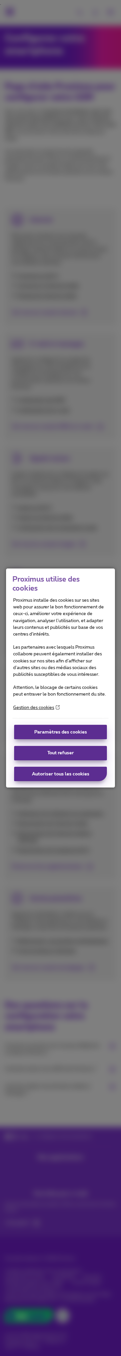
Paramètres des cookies (60, 732)
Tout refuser (60, 753)
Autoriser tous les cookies (60, 774)
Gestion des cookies (33, 707)
